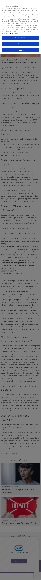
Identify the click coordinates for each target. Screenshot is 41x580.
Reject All (20, 44)
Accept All (20, 50)
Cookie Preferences (20, 38)
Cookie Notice (14, 33)
